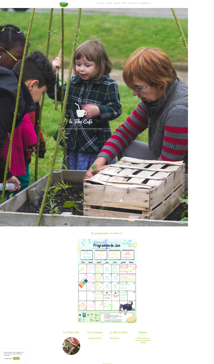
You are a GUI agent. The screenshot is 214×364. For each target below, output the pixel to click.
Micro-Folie (117, 3)
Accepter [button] (16, 358)
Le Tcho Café (100, 3)
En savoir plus (8, 358)
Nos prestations (133, 3)
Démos (124, 3)
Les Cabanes (109, 3)
